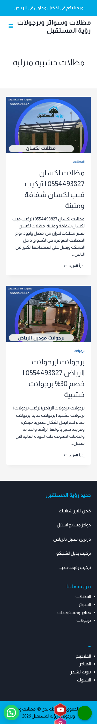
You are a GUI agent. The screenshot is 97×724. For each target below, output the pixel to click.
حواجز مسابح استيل (74, 525)
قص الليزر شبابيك (75, 511)
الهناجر (85, 664)
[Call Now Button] (85, 713)
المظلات (79, 162)
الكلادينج (83, 656)
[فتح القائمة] (11, 26)
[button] (11, 712)
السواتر (84, 604)
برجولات (79, 351)
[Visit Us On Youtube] (60, 710)
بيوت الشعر (80, 672)
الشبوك (84, 680)
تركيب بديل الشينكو (73, 553)
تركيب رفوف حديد (75, 567)
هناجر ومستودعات (74, 612)
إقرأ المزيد (74, 266)
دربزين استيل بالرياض (72, 539)
